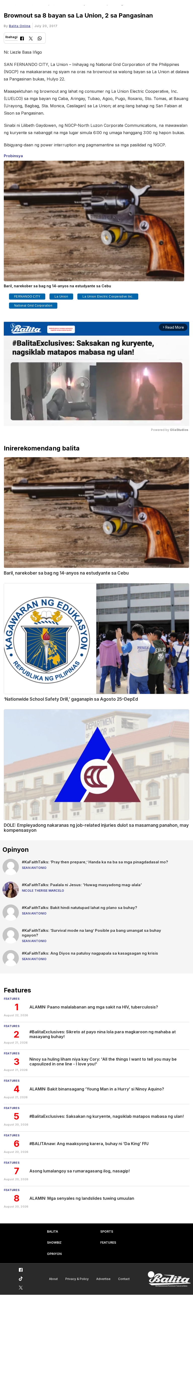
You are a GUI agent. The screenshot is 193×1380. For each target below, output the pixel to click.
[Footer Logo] (169, 1279)
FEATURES (108, 1242)
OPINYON (54, 1254)
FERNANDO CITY (27, 296)
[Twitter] (31, 39)
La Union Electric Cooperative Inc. (107, 296)
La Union (61, 296)
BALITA (52, 1231)
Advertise (103, 1279)
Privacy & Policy (77, 1279)
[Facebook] (22, 39)
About (53, 1279)
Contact (124, 1279)
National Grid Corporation (33, 305)
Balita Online (20, 26)
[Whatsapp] (40, 39)
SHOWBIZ (54, 1242)
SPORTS (106, 1231)
